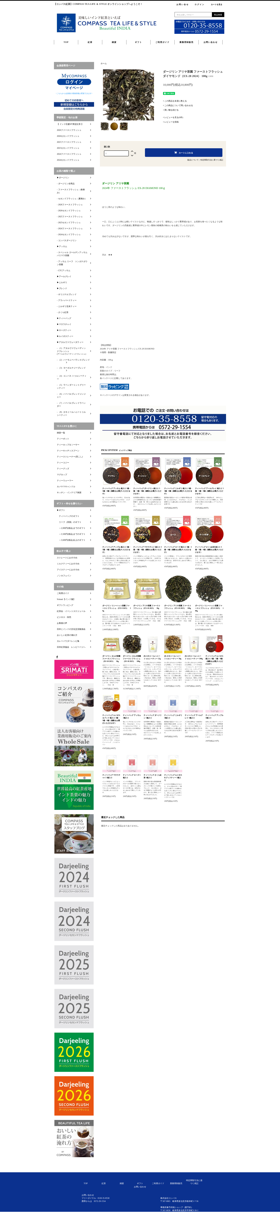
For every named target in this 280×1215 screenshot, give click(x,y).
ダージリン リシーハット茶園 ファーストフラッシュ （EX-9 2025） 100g (209, 608)
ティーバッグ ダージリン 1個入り (153, 716)
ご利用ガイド (162, 42)
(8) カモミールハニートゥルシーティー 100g (194, 657)
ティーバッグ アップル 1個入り (214, 716)
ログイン (200, 4)
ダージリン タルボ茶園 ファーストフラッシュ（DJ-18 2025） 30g (111, 658)
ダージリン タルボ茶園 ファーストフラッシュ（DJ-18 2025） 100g (132, 658)
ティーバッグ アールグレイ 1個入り (194, 716)
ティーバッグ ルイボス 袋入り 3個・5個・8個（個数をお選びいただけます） (214, 660)
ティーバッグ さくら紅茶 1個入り (153, 776)
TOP (66, 42)
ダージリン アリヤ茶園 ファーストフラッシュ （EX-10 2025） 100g (177, 607)
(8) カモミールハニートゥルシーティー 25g (152, 657)
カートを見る (216, 4)
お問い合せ (182, 4)
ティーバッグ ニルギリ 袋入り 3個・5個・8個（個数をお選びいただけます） (178, 491)
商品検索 (218, 14)
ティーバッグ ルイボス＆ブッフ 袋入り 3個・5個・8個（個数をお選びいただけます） (111, 719)
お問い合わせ (211, 42)
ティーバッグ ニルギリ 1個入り (173, 716)
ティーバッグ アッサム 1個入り (132, 716)
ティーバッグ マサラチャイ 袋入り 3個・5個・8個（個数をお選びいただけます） (147, 549)
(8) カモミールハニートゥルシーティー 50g (172, 657)
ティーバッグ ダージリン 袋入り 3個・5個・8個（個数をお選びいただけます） (147, 491)
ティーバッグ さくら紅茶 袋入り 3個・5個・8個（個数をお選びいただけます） (209, 549)
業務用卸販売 (187, 42)
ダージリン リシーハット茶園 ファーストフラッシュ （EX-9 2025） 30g (116, 608)
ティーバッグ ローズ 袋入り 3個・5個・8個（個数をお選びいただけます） (178, 549)
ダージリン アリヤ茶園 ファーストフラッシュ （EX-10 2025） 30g (146, 607)
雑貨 (114, 42)
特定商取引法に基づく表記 (211, 160)
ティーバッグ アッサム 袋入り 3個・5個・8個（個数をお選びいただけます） (116, 491)
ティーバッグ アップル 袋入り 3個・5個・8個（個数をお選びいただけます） (116, 549)
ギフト (138, 42)
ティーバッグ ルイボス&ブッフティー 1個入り (173, 777)
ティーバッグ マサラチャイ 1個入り (111, 776)
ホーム (104, 63)
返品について (193, 160)
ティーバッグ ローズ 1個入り (131, 776)
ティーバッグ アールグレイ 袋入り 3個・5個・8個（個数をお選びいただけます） (209, 491)
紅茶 (90, 42)
